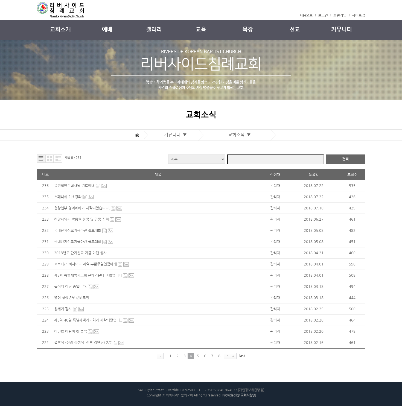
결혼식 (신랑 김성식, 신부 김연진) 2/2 (83, 342)
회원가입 (339, 15)
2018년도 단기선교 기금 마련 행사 (80, 253)
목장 (248, 29)
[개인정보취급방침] (251, 390)
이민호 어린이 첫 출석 (71, 331)
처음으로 (306, 15)
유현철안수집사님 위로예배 (75, 185)
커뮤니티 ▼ (176, 134)
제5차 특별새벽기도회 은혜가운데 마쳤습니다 (88, 275)
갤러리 (154, 29)
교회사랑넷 (248, 395)
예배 (107, 29)
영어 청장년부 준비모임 (71, 298)
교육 (201, 29)
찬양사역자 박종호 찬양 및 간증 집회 (82, 219)
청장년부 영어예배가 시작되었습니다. (82, 208)
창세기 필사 (63, 309)
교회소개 (60, 29)
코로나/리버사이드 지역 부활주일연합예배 (86, 264)
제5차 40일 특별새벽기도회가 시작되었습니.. (88, 320)
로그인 (323, 15)
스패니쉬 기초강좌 (68, 197)
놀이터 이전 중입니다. (71, 286)
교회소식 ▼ (240, 134)
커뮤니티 (341, 29)
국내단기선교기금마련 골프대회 (78, 230)
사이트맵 (358, 15)
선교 (295, 29)
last (242, 356)
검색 (345, 159)
